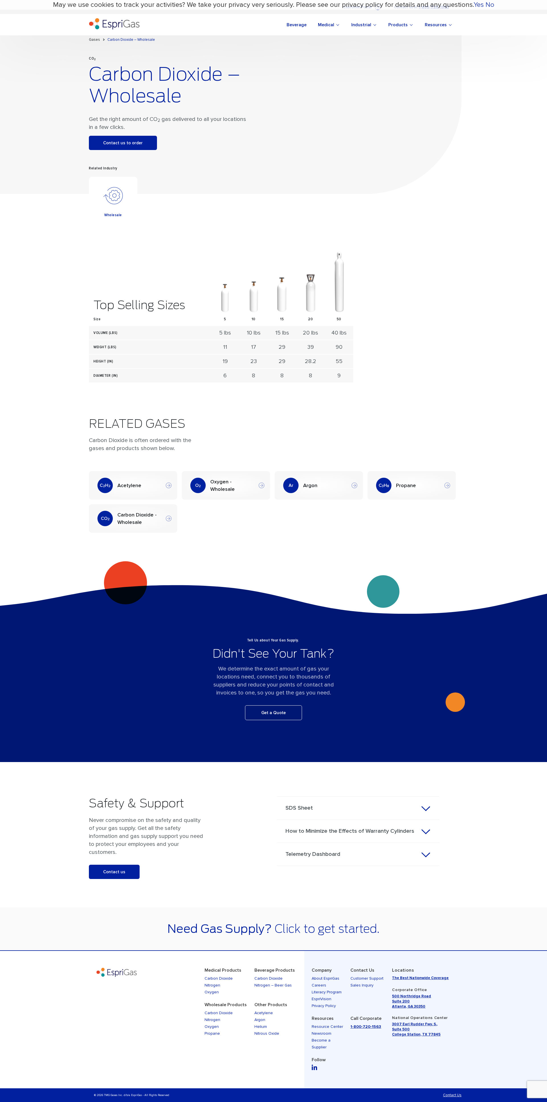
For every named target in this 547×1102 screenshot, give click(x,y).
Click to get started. (327, 929)
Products (398, 25)
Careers (319, 985)
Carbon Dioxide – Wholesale (131, 39)
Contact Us (452, 1095)
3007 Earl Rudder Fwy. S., (415, 1024)
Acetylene (263, 1012)
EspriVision (321, 998)
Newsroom (321, 1033)
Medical (326, 25)
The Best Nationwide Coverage (420, 978)
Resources (436, 25)
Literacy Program (327, 992)
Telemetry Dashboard (312, 854)
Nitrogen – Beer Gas (273, 985)
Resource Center (327, 1026)
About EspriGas (325, 978)
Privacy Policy (324, 1005)
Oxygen (212, 992)
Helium (260, 1026)
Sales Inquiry (361, 985)
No (489, 5)
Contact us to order (123, 142)
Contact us (114, 871)
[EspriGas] (148, 24)
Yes (478, 5)
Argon (259, 1019)
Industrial (361, 25)
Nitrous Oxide (266, 1033)
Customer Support (366, 978)
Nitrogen (212, 985)
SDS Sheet (299, 808)
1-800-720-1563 (365, 1026)
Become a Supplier (321, 1044)
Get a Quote (273, 712)
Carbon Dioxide (219, 978)
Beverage (297, 25)
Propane (212, 1033)
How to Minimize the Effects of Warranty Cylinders (349, 831)
